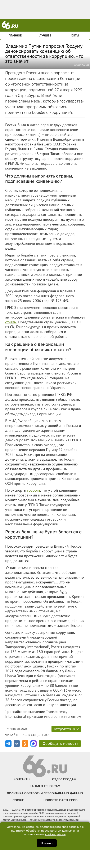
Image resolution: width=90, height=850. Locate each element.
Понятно (47, 843)
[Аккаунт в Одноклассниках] (25, 743)
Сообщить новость (60, 743)
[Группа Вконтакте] (17, 743)
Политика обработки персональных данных (45, 793)
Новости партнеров (60, 800)
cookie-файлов (55, 834)
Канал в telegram (45, 786)
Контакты (22, 779)
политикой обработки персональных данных (41, 830)
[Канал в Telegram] (8, 743)
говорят (33, 490)
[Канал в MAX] (33, 743)
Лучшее (45, 35)
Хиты (75, 35)
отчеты (11, 322)
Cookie (18, 800)
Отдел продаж (64, 779)
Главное (15, 35)
